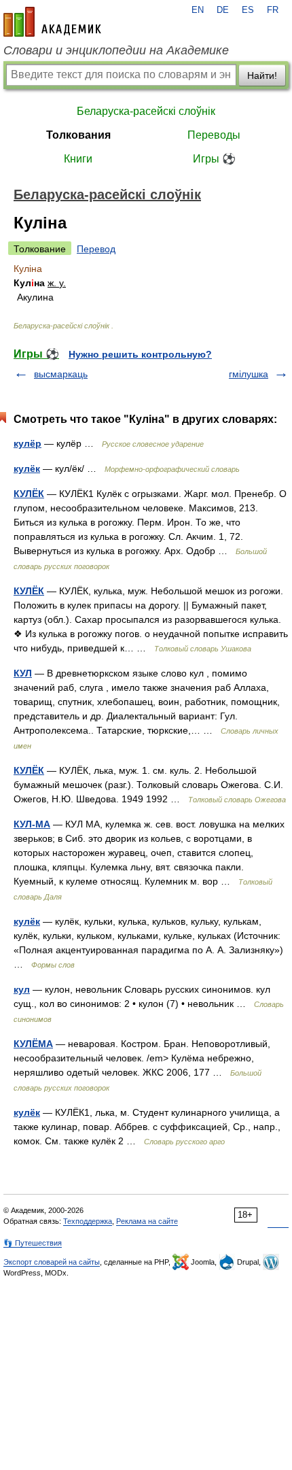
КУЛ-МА (32, 824)
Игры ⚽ (214, 159)
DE (223, 10)
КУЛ (23, 673)
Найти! (262, 75)
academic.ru (52, 22)
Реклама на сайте (147, 1221)
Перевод (96, 248)
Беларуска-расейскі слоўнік (146, 111)
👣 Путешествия (32, 1243)
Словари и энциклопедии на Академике (116, 50)
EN (197, 10)
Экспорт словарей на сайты (51, 1262)
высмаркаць (61, 374)
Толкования (78, 135)
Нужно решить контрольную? (140, 354)
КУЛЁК (29, 493)
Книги (78, 159)
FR (272, 10)
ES (248, 10)
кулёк (27, 468)
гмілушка (248, 374)
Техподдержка (87, 1221)
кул (22, 989)
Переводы (213, 135)
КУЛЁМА (33, 1043)
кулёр (27, 443)
